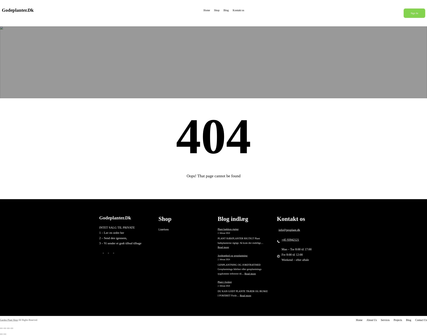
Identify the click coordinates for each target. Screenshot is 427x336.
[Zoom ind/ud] (1, 328)
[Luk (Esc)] (12, 328)
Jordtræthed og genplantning (233, 255)
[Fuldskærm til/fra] (5, 328)
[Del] (8, 328)
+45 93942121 (290, 239)
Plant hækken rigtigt (228, 229)
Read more (223, 247)
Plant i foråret (225, 282)
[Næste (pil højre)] (5, 334)
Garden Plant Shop (9, 320)
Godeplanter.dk (18, 10)
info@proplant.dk (289, 230)
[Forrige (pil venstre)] (1, 334)
